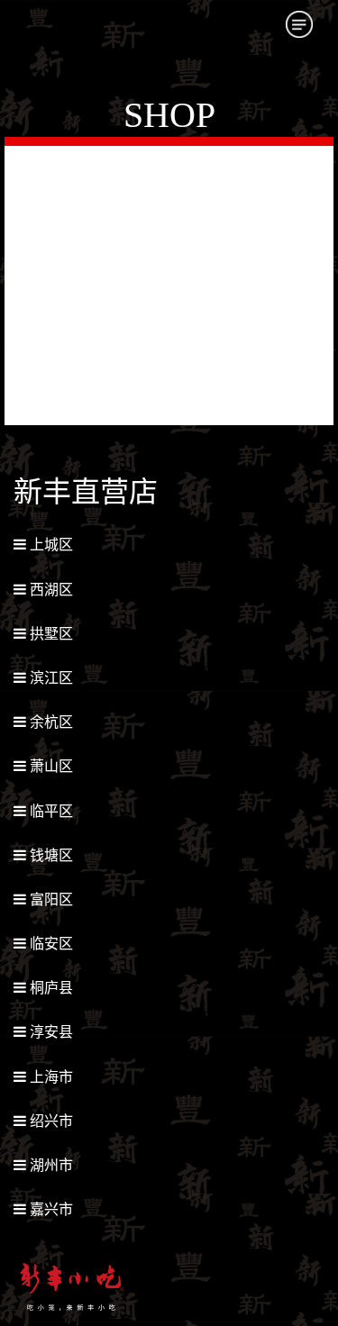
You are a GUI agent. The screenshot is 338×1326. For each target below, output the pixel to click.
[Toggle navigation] (299, 24)
